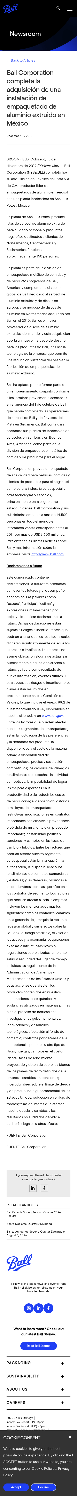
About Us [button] (17, 1389)
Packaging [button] (19, 1363)
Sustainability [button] (23, 1376)
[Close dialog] (70, 1437)
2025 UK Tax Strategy (20, 1418)
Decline (43, 1487)
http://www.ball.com (47, 554)
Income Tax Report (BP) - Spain (25, 1422)
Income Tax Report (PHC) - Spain (26, 1426)
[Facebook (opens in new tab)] (48, 1308)
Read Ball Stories (38, 1345)
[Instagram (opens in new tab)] (29, 1308)
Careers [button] (16, 1403)
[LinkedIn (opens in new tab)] (39, 1308)
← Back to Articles (21, 60)
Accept (16, 1487)
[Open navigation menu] (69, 9)
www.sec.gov (52, 715)
